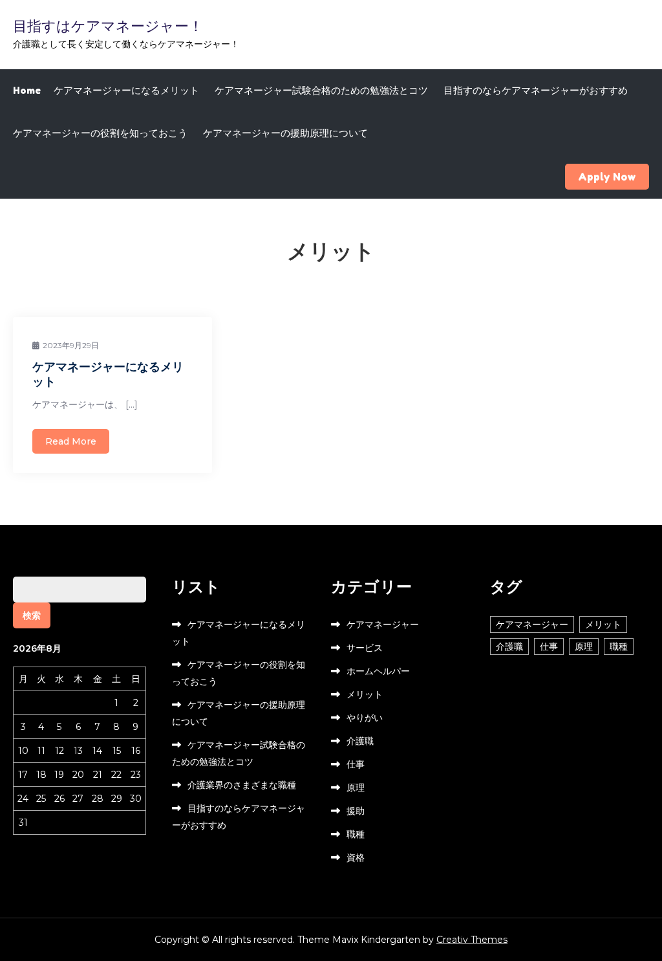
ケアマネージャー (383, 624)
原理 (356, 787)
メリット (365, 694)
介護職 (360, 741)
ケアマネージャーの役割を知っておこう (100, 133)
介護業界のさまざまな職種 (241, 785)
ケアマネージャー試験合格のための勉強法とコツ (321, 90)
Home (27, 90)
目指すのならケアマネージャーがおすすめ (535, 90)
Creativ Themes (471, 939)
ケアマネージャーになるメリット (126, 90)
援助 (356, 811)
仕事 (356, 764)
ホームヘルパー (378, 671)
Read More (70, 441)
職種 (356, 834)
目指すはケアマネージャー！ (108, 25)
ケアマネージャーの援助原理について (285, 133)
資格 (356, 857)
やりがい (365, 718)
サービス (365, 648)
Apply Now (607, 176)
